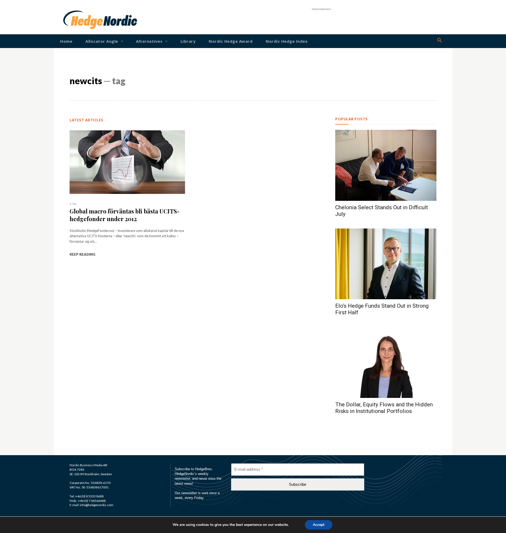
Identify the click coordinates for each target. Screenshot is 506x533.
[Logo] (80, 20)
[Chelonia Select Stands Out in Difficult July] (385, 165)
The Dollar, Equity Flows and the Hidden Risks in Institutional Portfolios (384, 407)
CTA (73, 204)
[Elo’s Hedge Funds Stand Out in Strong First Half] (385, 264)
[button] (439, 40)
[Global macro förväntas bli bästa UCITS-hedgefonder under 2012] (127, 162)
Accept (318, 524)
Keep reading (82, 254)
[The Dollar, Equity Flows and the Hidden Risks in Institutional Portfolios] (385, 362)
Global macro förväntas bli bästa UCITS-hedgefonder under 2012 (124, 215)
